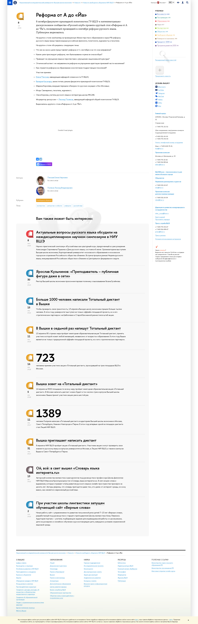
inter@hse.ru (159, 200)
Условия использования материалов (168, 239)
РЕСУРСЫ (122, 559)
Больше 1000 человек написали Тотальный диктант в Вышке (78, 301)
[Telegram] (40, 159)
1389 (48, 413)
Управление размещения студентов (168, 181)
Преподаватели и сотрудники (26, 572)
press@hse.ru (160, 232)
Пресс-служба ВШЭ (162, 223)
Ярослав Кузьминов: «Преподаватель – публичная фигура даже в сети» (77, 273)
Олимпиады (54, 569)
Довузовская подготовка (58, 566)
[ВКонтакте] (37, 159)
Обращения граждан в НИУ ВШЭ (27, 581)
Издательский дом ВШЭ (125, 566)
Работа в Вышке (21, 611)
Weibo (160, 100)
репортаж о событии (54, 206)
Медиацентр (122, 575)
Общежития (159, 178)
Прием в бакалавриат (57, 572)
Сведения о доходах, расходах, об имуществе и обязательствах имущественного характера (27, 592)
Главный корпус (160, 113)
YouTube (161, 90)
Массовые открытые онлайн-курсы (163, 571)
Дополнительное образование (60, 584)
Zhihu (160, 103)
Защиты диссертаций (91, 575)
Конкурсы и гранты (90, 581)
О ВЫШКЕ (20, 559)
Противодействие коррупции (26, 587)
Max (159, 106)
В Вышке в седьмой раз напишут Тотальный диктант (78, 328)
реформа (68, 206)
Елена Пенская (42, 77)
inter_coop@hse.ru (162, 213)
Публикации (122, 581)
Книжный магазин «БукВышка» (127, 569)
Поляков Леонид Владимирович (60, 188)
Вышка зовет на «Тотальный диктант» (67, 383)
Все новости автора (53, 180)
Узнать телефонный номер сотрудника (169, 142)
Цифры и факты (21, 563)
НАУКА (87, 559)
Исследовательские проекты (93, 566)
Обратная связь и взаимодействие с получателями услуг (62, 597)
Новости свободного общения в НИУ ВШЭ (90, 553)
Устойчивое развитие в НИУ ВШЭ (27, 569)
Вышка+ (52, 575)
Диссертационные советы (93, 572)
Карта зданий (160, 217)
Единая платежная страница (25, 608)
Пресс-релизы (160, 235)
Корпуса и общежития (23, 575)
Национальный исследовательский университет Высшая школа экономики (41, 553)
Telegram (161, 93)
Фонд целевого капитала (24, 584)
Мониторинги (88, 569)
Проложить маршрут (162, 219)
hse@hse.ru (159, 148)
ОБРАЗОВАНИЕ (56, 559)
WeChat (161, 96)
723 (45, 357)
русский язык (78, 206)
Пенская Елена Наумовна (57, 177)
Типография (122, 572)
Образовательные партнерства (60, 593)
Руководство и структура (24, 566)
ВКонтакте (162, 87)
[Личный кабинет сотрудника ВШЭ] (182, 2)
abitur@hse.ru (160, 165)
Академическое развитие (92, 578)
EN (173, 2)
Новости (71, 553)
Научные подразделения (92, 563)
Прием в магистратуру (57, 578)
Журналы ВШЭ (123, 578)
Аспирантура (54, 581)
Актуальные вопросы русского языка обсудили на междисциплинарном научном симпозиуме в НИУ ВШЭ (77, 237)
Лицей (52, 563)
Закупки (18, 578)
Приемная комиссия (162, 152)
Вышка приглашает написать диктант (66, 440)
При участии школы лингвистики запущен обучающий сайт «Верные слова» (70, 505)
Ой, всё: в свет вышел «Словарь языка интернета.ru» (67, 470)
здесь (136, 620)
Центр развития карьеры (58, 587)
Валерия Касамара (44, 81)
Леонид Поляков (65, 99)
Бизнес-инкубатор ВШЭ (58, 590)
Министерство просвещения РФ (163, 568)
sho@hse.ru (159, 188)
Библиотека (122, 563)
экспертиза (41, 206)
